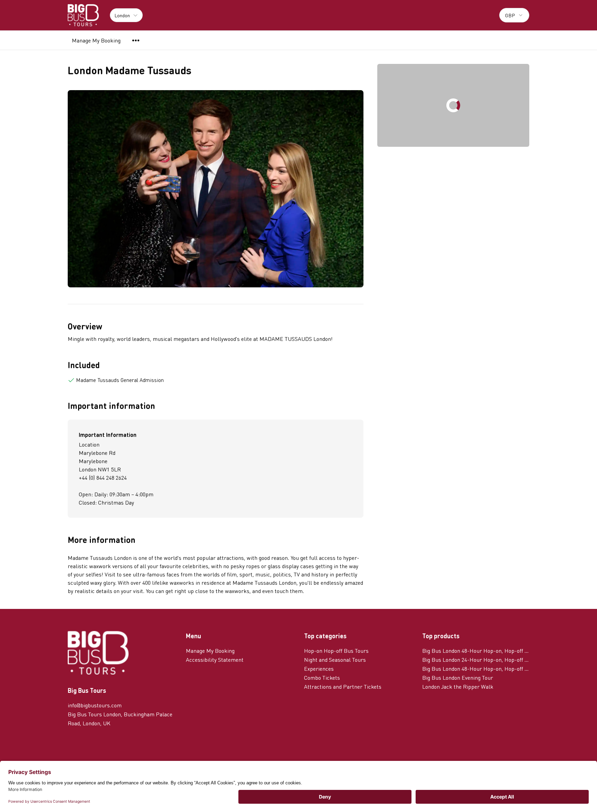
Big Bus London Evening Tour (457, 677)
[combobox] (514, 15)
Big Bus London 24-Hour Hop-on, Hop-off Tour (475, 659)
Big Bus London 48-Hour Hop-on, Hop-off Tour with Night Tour (475, 668)
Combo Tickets (322, 677)
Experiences (319, 668)
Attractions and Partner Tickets (342, 686)
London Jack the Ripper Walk (457, 686)
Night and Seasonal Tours (335, 659)
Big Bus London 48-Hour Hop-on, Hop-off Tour (475, 650)
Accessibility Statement (215, 659)
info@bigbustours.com (95, 705)
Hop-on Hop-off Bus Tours (336, 650)
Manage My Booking (96, 40)
